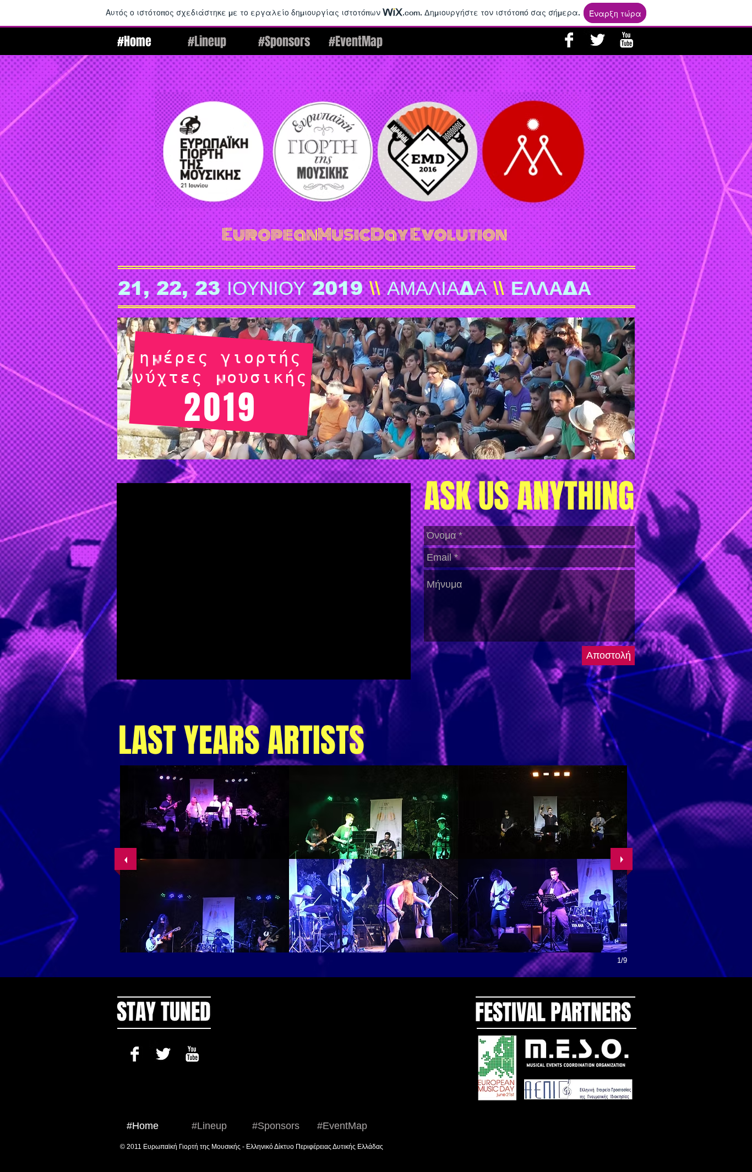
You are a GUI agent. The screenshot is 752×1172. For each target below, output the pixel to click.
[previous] (126, 859)
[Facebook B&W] (569, 40)
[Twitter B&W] (598, 40)
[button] (204, 812)
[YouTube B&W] (626, 40)
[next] (622, 859)
